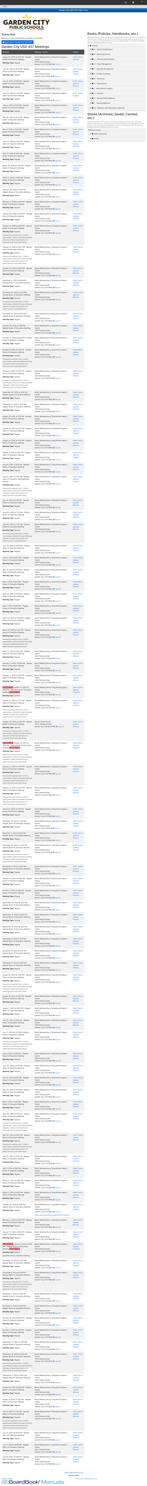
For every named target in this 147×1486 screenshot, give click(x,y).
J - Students (98, 93)
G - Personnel (99, 79)
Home (5, 6)
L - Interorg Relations (102, 103)
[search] (126, 2)
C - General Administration (104, 59)
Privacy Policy (7, 1479)
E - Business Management (104, 69)
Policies (94, 46)
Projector (76, 692)
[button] (133, 2)
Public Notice (78, 57)
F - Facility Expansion (102, 74)
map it (57, 64)
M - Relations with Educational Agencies (109, 108)
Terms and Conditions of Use (86, 1479)
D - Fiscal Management (103, 64)
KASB (96, 139)
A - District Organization (103, 49)
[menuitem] (126, 2)
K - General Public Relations (104, 98)
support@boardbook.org (73, 1472)
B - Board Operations (102, 54)
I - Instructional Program (103, 88)
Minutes (76, 74)
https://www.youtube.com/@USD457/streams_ (52, 1215)
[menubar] (73, 2)
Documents (96, 130)
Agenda (76, 59)
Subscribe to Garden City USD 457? (18, 42)
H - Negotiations (100, 84)
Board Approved (100, 134)
